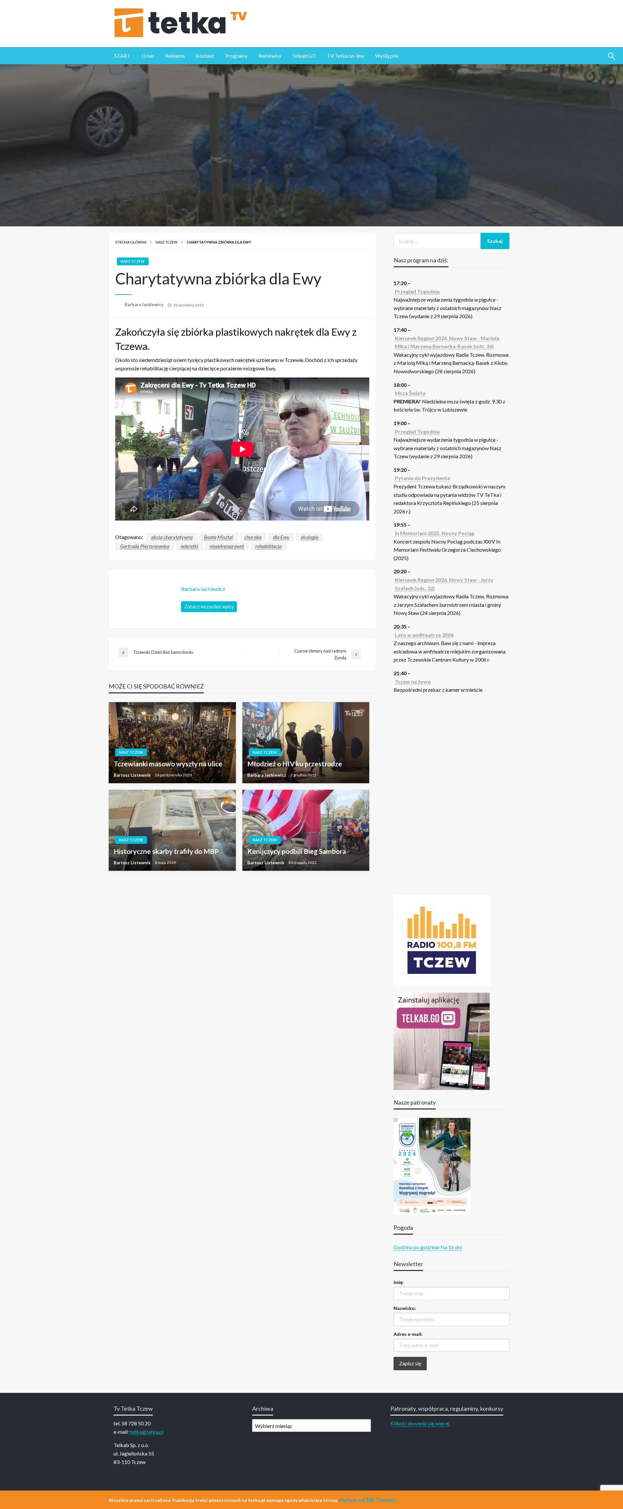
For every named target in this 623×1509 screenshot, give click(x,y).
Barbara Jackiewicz (145, 304)
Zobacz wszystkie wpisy (209, 606)
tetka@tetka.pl (147, 1432)
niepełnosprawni (227, 546)
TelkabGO (304, 56)
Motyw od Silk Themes (367, 1499)
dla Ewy (281, 537)
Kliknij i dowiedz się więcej (419, 1423)
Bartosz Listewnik (133, 775)
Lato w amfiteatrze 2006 (424, 635)
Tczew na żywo (413, 681)
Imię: (399, 1282)
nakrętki (189, 546)
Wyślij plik (386, 56)
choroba (253, 537)
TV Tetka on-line (345, 56)
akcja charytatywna (172, 537)
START (122, 56)
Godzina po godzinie (416, 1247)
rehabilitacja (268, 546)
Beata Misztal (218, 537)
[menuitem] (122, 55)
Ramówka (270, 56)
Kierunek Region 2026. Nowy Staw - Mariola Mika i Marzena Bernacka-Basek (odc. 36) (447, 342)
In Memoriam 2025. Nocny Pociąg (434, 533)
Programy (236, 56)
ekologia (309, 537)
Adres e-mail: (408, 1334)
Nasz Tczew (166, 242)
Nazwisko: (405, 1308)
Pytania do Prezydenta (422, 478)
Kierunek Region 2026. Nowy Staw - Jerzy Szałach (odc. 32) (444, 584)
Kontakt (205, 56)
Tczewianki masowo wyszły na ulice (168, 764)
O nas (147, 56)
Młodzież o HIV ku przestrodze (294, 764)
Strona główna (130, 242)
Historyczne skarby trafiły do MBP (166, 851)
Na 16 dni (451, 1247)
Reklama (175, 56)
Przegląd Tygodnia (417, 291)
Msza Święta (410, 393)
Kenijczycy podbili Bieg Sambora (296, 851)
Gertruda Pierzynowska (144, 546)
